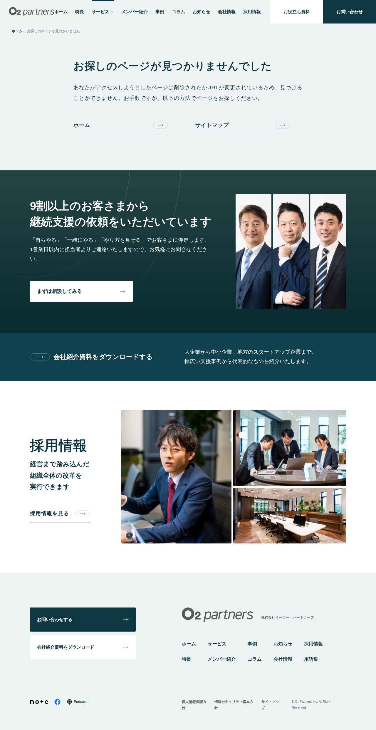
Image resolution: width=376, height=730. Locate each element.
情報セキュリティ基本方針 (233, 705)
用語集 (311, 659)
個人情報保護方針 (194, 705)
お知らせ (282, 643)
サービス (217, 643)
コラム (255, 659)
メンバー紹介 (222, 659)
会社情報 (282, 659)
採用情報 (313, 643)
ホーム (17, 31)
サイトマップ (270, 705)
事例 (252, 643)
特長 (186, 659)
